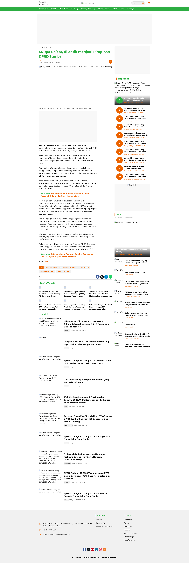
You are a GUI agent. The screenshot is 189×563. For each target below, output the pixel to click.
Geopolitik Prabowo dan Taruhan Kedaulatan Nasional (137, 346)
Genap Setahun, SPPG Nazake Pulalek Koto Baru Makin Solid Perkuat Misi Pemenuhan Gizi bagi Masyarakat (135, 109)
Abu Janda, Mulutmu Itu (135, 272)
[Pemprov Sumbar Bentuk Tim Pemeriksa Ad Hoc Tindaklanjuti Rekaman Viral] (100, 288)
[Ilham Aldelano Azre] (119, 294)
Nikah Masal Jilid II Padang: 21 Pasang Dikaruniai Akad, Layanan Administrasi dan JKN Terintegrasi (86, 324)
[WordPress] (96, 549)
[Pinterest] (92, 549)
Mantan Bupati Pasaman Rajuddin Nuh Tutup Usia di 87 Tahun (135, 134)
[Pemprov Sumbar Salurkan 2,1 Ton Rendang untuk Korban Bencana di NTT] (50, 301)
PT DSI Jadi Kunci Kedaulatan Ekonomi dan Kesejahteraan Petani (137, 283)
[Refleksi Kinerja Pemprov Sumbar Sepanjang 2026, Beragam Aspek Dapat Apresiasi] (75, 288)
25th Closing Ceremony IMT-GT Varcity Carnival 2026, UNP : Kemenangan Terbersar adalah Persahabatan (87, 400)
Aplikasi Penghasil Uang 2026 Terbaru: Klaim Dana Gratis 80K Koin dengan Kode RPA (135, 126)
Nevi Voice (128, 527)
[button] (143, 3)
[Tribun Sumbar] (87, 3)
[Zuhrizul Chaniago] (119, 336)
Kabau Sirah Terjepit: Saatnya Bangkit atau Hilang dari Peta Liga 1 (137, 304)
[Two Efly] (119, 273)
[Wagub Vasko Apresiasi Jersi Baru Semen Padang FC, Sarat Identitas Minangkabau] (50, 288)
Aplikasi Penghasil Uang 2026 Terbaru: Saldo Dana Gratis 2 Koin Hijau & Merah (135, 176)
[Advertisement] (94, 29)
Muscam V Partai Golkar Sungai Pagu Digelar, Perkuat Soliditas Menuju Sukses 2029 (134, 167)
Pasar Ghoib (130, 325)
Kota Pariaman (129, 540)
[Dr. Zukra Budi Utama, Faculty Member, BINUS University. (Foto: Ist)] (50, 383)
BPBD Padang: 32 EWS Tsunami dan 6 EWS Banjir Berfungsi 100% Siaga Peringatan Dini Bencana (87, 476)
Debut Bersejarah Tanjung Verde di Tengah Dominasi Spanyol (136, 262)
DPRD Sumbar (51, 267)
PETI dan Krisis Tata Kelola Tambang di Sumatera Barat (136, 293)
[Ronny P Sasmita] (119, 283)
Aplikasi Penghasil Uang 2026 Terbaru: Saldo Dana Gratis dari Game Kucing (135, 118)
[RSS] (104, 549)
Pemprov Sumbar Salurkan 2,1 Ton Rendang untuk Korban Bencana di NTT (50, 307)
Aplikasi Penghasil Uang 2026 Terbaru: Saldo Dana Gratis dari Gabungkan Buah (136, 151)
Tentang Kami (101, 523)
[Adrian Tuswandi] (119, 262)
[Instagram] (100, 549)
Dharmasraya (129, 537)
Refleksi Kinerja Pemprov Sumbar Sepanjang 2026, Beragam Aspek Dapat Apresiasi (74, 294)
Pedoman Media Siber (104, 527)
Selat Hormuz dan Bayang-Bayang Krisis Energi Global (136, 314)
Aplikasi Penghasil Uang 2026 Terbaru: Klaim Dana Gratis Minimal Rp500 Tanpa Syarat (136, 142)
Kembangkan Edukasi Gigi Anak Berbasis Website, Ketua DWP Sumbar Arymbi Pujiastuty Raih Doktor (75, 307)
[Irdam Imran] (119, 346)
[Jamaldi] (119, 304)
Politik (126, 523)
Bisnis (66, 348)
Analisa (66, 386)
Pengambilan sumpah (68, 267)
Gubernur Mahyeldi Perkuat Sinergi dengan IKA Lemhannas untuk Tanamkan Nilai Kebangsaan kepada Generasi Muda (100, 307)
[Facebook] (98, 277)
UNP (65, 406)
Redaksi (99, 520)
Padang (66, 330)
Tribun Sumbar (93, 557)
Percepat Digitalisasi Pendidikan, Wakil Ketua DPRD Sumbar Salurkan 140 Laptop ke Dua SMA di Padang (88, 419)
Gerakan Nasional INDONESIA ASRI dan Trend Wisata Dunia (137, 335)
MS (40, 61)
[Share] (110, 62)
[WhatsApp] (110, 277)
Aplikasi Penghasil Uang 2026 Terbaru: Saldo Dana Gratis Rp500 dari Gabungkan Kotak (135, 159)
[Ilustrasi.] (50, 345)
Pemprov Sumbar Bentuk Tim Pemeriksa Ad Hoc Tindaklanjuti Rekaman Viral (100, 294)
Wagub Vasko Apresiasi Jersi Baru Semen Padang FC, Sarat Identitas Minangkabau (49, 294)
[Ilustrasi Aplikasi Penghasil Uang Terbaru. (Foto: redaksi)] (50, 364)
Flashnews (67, 463)
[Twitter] (102, 277)
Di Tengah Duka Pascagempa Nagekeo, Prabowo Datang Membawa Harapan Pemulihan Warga (84, 457)
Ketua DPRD (84, 267)
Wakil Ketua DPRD (47, 271)
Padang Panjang (130, 533)
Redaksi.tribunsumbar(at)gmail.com (56, 534)
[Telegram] (106, 277)
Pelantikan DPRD (64, 271)
